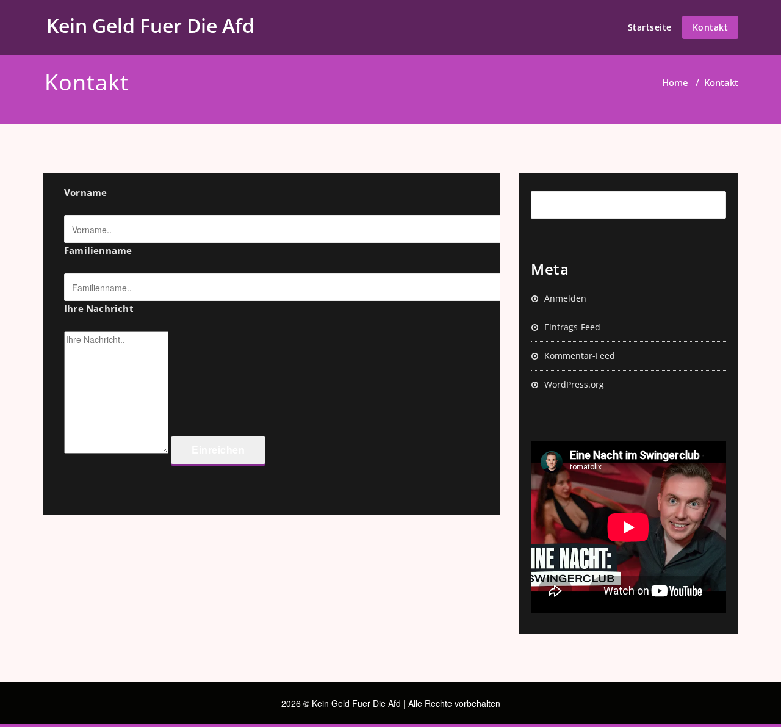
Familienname (98, 250)
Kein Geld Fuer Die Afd (150, 25)
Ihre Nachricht (99, 308)
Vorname (85, 192)
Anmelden (565, 298)
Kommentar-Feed (579, 355)
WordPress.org (574, 384)
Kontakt (711, 27)
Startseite (650, 27)
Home (675, 82)
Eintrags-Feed (572, 327)
